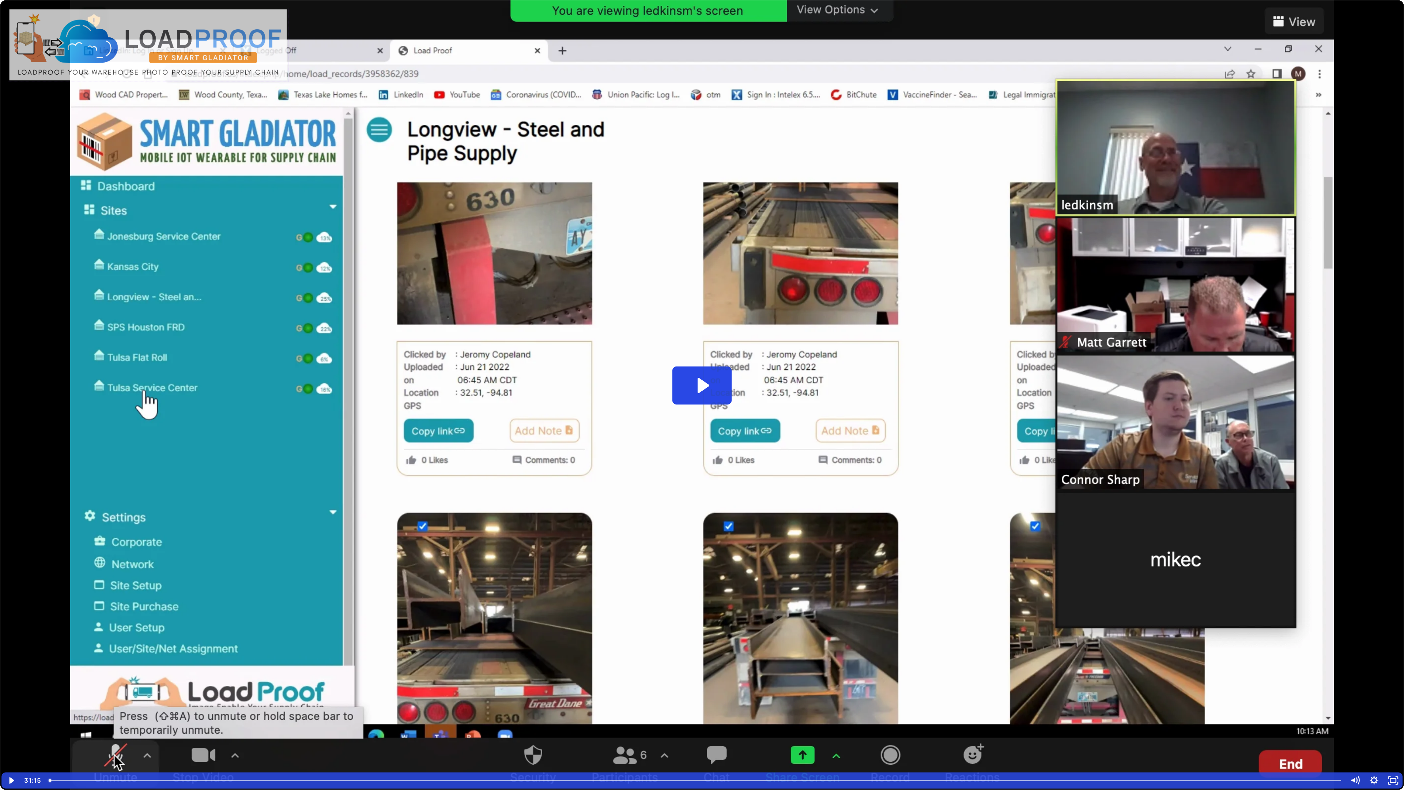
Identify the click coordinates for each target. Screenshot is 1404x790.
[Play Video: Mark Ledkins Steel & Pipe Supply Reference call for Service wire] (702, 385)
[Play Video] (10, 780)
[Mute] (1355, 780)
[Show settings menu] (1374, 780)
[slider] (695, 780)
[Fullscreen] (1393, 780)
